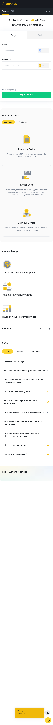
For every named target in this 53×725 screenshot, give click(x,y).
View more (44, 329)
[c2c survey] (47, 712)
